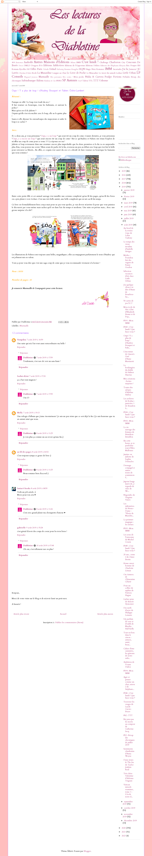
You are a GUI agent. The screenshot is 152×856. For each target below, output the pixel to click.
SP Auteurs (69, 80)
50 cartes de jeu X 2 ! (128, 302)
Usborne (103, 80)
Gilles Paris (36, 69)
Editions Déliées (93, 65)
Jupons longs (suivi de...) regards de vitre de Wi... (129, 486)
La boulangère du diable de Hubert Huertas (129, 370)
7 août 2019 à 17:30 (37, 376)
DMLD (27, 65)
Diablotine (28, 357)
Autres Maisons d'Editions (51, 62)
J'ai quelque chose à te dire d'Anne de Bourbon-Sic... (129, 290)
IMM (108, 69)
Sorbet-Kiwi (23, 376)
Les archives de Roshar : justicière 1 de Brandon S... (129, 403)
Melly (20, 412)
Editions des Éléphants (109, 65)
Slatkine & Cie (50, 81)
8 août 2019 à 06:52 (40, 452)
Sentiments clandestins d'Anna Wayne (129, 752)
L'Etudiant (22, 73)
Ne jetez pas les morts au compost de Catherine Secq (129, 725)
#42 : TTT (128, 715)
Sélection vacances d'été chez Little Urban (128, 276)
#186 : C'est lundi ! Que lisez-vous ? (129, 695)
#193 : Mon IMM (128, 529)
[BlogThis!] (61, 322)
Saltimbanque (29, 80)
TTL (91, 80)
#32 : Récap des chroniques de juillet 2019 (129, 740)
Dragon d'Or (37, 65)
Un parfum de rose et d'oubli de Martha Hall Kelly (129, 624)
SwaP (80, 81)
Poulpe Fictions (113, 76)
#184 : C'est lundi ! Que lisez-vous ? (129, 414)
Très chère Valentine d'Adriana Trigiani (128, 777)
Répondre (21, 347)
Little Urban (129, 73)
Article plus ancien (105, 614)
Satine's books (23, 488)
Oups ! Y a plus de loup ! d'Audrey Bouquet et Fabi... (129, 341)
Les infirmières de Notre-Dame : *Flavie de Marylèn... (129, 509)
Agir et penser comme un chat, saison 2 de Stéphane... (129, 683)
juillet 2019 (129, 218)
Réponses (24, 353)
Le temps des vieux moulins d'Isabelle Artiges (129, 246)
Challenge (104, 62)
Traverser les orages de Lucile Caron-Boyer (129, 706)
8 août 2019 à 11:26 (44, 509)
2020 (124, 828)
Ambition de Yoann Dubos (129, 664)
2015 (124, 171)
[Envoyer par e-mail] (59, 322)
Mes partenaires (56, 77)
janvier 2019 (129, 190)
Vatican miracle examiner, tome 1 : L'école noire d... (129, 790)
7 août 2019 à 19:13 (31, 412)
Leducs (119, 73)
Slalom (39, 80)
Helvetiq (60, 69)
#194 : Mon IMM (128, 672)
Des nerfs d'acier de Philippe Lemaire (128, 611)
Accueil (63, 614)
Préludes (126, 77)
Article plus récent (21, 614)
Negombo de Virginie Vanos (129, 497)
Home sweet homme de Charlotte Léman (129, 567)
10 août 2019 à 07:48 (45, 545)
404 (13, 62)
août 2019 (128, 224)
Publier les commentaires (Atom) (69, 622)
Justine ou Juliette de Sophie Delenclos (129, 458)
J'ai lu (125, 69)
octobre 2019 (129, 808)
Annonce (19, 62)
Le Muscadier (92, 73)
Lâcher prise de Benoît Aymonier (129, 601)
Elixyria (122, 65)
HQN (82, 69)
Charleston (115, 62)
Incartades (117, 69)
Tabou (85, 80)
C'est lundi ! (90, 62)
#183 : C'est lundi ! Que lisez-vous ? (129, 329)
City (123, 62)
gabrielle (21, 527)
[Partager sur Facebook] (66, 322)
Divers (21, 66)
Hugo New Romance (95, 69)
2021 (124, 831)
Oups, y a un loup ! (49, 136)
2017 (124, 179)
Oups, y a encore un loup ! (24, 138)
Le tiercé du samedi (107, 73)
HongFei (74, 69)
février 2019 (129, 196)
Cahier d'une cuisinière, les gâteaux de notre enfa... (129, 653)
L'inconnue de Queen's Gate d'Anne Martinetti (129, 356)
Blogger (87, 851)
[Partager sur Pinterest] (68, 322)
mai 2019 (128, 210)
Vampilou (21, 339)
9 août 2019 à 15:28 (34, 527)
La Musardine (44, 73)
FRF (28, 69)
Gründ (52, 69)
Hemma (67, 69)
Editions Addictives (53, 65)
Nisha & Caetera (94, 76)
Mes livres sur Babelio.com (127, 157)
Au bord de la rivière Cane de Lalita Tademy (128, 233)
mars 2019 (128, 202)
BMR (78, 62)
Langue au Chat (59, 73)
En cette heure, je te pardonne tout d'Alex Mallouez (129, 445)
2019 (124, 186)
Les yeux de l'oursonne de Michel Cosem (129, 538)
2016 (124, 175)
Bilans (73, 62)
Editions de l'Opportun (75, 65)
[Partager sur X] (63, 322)
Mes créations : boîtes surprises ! (129, 381)
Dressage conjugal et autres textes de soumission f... (129, 471)
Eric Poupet (131, 65)
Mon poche (79, 77)
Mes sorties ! (68, 77)
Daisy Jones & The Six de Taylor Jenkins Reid (129, 765)
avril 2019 (128, 206)
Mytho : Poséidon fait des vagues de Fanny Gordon (129, 261)
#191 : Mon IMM (128, 321)
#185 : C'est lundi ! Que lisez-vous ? (129, 548)
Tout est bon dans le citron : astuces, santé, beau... (129, 638)
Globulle (46, 69)
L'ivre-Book (31, 73)
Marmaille (44, 76)
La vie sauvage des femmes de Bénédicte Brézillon (129, 432)
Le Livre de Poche (76, 73)
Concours (131, 62)
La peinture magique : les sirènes (129, 522)
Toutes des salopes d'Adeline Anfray (128, 391)
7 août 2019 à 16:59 (35, 339)
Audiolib (28, 62)
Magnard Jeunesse (31, 77)
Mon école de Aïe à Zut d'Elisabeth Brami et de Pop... (129, 312)
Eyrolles (22, 69)
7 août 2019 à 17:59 (44, 357)
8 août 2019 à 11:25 (44, 433)
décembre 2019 (130, 820)
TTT (96, 80)
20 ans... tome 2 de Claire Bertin (129, 557)
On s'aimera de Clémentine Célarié (129, 578)
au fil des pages (24, 452)
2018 (124, 182)
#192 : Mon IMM (128, 422)
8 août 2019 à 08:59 (39, 488)
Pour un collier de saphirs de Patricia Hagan (129, 590)
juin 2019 (128, 214)
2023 (124, 835)
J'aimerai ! (133, 69)
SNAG (59, 80)
